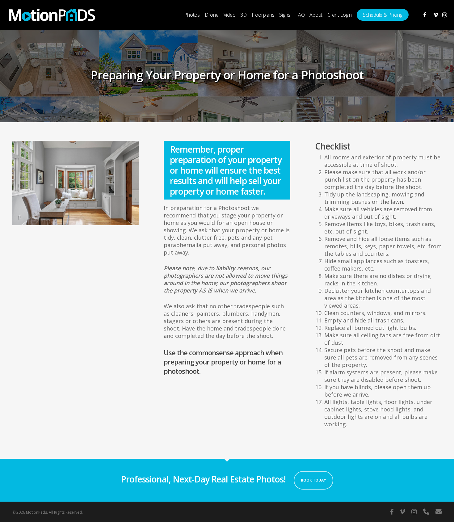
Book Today (313, 480)
